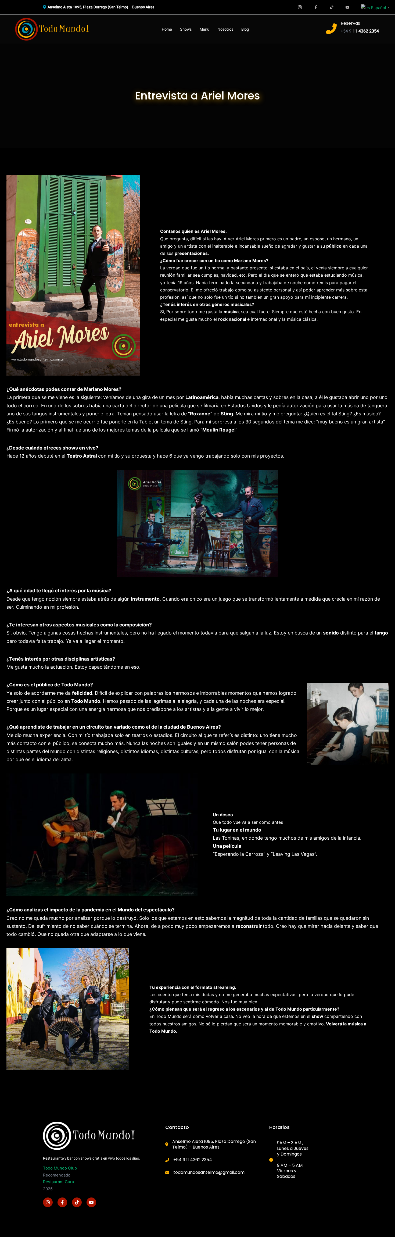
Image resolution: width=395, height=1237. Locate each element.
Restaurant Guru (58, 1181)
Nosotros (225, 29)
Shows (186, 29)
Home (167, 29)
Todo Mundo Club (60, 1168)
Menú (204, 29)
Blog (245, 29)
